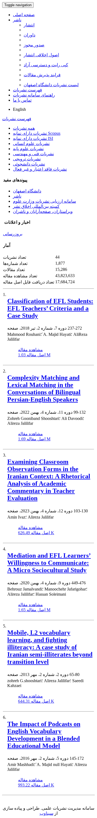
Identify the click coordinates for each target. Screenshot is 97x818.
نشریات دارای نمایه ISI (33, 138)
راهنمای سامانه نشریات (34, 95)
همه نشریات (24, 128)
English (19, 109)
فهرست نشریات (27, 90)
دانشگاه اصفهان (27, 191)
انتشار (29, 25)
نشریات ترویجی (27, 159)
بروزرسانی (12, 234)
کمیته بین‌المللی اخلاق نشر (36, 206)
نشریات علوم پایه (28, 148)
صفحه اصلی (24, 14)
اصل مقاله (34, 355)
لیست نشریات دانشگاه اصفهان (51, 84)
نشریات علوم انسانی (31, 143)
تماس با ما (22, 100)
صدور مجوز (34, 45)
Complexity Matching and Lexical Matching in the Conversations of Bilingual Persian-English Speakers (44, 388)
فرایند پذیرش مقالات (42, 75)
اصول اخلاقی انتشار (41, 55)
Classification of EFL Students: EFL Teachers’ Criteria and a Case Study (50, 308)
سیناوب (46, 813)
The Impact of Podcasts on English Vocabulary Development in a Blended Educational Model (43, 734)
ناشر (17, 20)
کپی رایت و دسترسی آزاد (46, 65)
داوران (29, 35)
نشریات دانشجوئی (29, 164)
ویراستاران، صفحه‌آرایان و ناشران (43, 211)
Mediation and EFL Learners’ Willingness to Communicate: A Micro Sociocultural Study (49, 563)
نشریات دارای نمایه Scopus (36, 133)
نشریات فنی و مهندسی (33, 153)
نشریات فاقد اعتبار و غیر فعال (40, 169)
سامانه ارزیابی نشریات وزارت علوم (44, 201)
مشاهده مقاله (30, 349)
